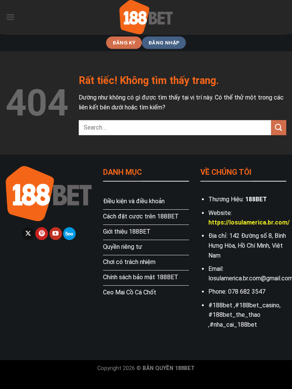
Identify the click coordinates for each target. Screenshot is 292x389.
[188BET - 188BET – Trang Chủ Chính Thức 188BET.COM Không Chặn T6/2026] (146, 17)
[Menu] (10, 17)
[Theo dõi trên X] (28, 233)
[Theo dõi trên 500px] (69, 233)
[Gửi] (278, 127)
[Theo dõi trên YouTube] (55, 233)
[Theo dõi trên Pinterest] (41, 233)
